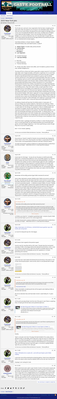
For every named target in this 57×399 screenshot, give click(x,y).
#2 (54, 135)
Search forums (10, 15)
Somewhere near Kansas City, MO (8, 150)
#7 (54, 239)
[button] (21, 13)
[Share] (53, 25)
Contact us (29, 395)
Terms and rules (36, 395)
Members (25, 13)
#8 (54, 257)
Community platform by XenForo (28, 397)
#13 (54, 365)
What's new (16, 13)
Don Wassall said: (19, 201)
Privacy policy (44, 395)
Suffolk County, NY (9, 38)
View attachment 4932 (21, 286)
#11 (54, 316)
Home (3, 13)
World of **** (10, 167)
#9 (54, 277)
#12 (54, 350)
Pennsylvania (10, 187)
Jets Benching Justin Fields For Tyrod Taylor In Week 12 (35, 306)
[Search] (54, 13)
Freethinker (4, 22)
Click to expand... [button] (35, 213)
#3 (54, 154)
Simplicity (4, 395)
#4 (54, 172)
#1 (54, 25)
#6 (54, 224)
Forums (9, 13)
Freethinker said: (19, 280)
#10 (54, 298)
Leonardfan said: (19, 319)
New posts (3, 15)
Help (49, 395)
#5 (54, 198)
